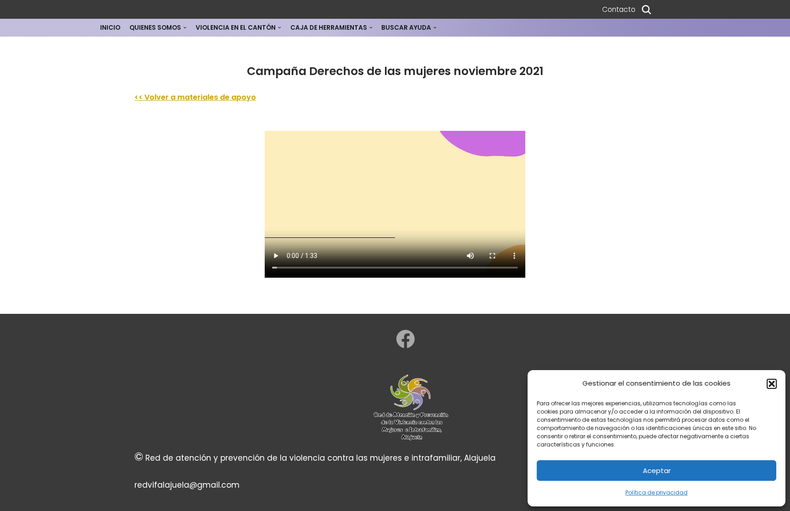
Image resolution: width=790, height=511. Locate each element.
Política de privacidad (656, 492)
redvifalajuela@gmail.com (187, 484)
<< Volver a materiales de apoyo (195, 97)
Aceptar (657, 470)
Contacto (618, 9)
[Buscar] (646, 9)
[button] (771, 383)
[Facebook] (405, 339)
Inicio (110, 27)
